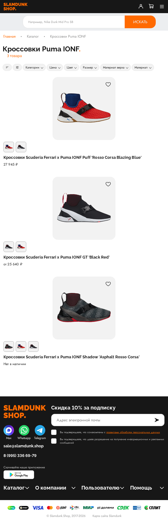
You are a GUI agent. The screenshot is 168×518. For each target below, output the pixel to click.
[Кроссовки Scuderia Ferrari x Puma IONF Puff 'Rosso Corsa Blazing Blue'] (84, 108)
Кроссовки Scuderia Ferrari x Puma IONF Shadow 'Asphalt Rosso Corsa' (72, 357)
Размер (88, 67)
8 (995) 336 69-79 (20, 455)
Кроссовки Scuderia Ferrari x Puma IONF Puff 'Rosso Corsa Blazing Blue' (73, 157)
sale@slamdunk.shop (24, 446)
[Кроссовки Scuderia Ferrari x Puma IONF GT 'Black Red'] (84, 208)
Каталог (33, 36)
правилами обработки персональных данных (133, 432)
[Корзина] (151, 6)
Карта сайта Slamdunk (107, 516)
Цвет (70, 67)
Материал (141, 67)
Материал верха (113, 67)
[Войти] (141, 6)
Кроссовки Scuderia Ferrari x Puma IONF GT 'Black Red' (57, 257)
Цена (53, 67)
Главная (9, 36)
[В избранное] (108, 84)
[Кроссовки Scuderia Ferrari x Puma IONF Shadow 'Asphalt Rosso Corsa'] (84, 308)
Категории (32, 67)
